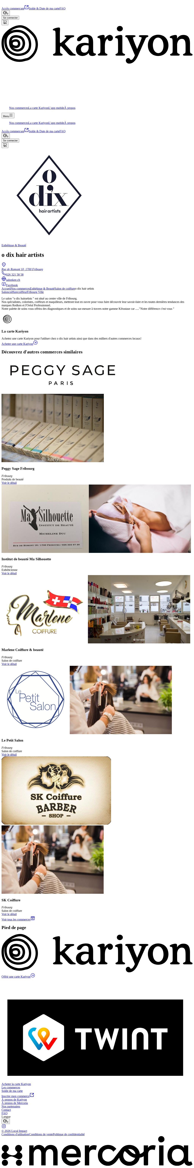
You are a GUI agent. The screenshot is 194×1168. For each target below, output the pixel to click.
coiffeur (22, 292)
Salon (5, 292)
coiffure (13, 292)
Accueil (6, 288)
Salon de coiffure (65, 288)
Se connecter (10, 17)
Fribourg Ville (35, 292)
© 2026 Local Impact (14, 1131)
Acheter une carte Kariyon (17, 343)
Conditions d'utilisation (15, 1134)
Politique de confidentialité (69, 1134)
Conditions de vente (41, 1134)
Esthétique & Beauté (42, 288)
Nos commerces (20, 288)
